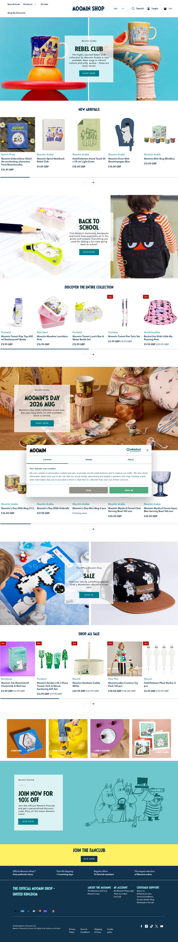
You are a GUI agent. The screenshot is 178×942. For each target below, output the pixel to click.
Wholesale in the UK (145, 902)
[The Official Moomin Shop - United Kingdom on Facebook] (141, 927)
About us (141, 891)
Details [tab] (89, 459)
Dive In (89, 595)
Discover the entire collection (89, 287)
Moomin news (94, 893)
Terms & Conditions (145, 896)
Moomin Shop (88, 8)
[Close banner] (148, 450)
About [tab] (131, 459)
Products (27, 4)
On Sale (44, 4)
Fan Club (117, 896)
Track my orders (120, 893)
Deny (88, 490)
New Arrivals (14, 4)
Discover (89, 252)
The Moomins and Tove (97, 891)
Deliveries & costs (144, 893)
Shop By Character (17, 12)
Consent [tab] (47, 459)
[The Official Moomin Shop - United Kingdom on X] (156, 927)
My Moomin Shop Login (124, 891)
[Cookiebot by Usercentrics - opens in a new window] (128, 450)
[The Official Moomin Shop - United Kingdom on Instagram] (146, 927)
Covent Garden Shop (145, 899)
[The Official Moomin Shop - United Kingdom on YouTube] (161, 927)
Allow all (129, 490)
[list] (89, 147)
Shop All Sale (89, 634)
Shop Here (89, 73)
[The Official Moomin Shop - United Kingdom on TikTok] (151, 927)
